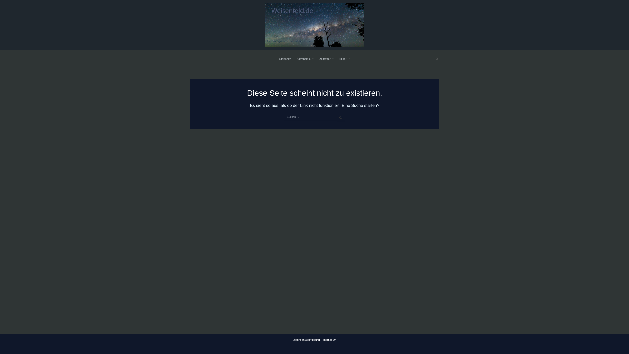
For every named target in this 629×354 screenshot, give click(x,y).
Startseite (285, 58)
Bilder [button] (342, 58)
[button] (312, 59)
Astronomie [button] (304, 58)
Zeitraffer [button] (325, 58)
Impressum (329, 339)
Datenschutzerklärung (306, 339)
